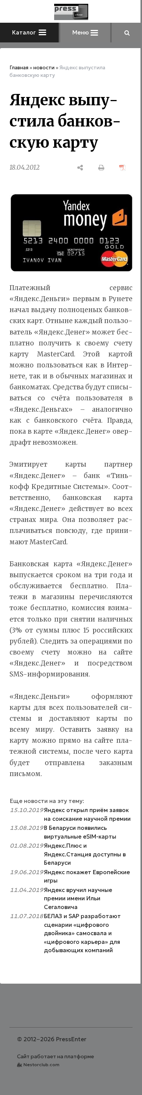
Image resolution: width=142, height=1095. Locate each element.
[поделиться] (80, 167)
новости (44, 67)
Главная (18, 67)
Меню (81, 32)
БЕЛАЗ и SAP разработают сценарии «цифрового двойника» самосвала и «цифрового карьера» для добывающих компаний (82, 933)
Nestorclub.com (41, 1064)
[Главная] (71, 12)
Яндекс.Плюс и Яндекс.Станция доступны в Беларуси (85, 854)
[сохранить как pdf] (123, 167)
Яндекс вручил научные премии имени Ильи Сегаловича (78, 898)
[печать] (101, 167)
